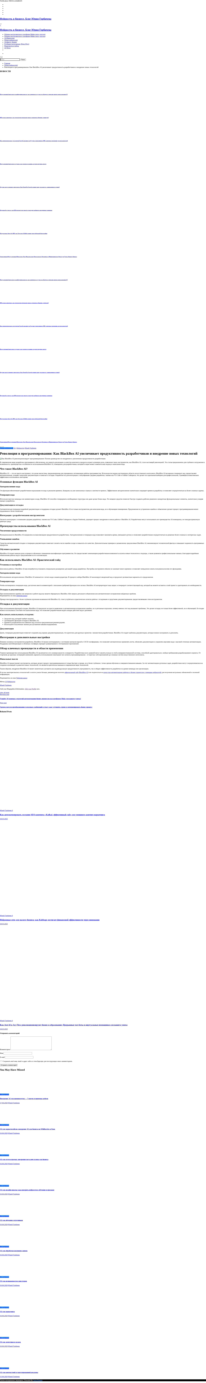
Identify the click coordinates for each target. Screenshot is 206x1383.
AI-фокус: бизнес (10, 42)
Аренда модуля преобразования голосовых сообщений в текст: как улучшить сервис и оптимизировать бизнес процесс (46, 707)
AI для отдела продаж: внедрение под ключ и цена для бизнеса (24, 1159)
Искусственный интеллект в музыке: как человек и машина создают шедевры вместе (23, 164)
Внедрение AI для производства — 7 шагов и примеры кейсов (24, 1099)
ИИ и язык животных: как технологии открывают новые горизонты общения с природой (24, 117)
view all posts (4, 692)
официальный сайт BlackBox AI (76, 672)
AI (15, 448)
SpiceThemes (37, 1380)
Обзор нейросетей (11, 40)
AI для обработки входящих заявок (13, 1251)
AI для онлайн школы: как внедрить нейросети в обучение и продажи (27, 1190)
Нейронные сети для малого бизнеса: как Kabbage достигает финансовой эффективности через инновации (49, 920)
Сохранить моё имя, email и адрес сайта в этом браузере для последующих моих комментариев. (37, 1061)
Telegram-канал (21, 596)
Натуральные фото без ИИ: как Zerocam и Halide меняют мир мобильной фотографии (23, 233)
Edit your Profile (30, 689)
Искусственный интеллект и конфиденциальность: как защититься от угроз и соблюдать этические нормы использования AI (33, 94)
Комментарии (5, 1049)
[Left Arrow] (1, 446)
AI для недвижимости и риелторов (13, 1281)
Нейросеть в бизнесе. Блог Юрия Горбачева (25, 18)
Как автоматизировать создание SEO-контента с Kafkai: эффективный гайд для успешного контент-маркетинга (52, 815)
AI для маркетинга (7, 1312)
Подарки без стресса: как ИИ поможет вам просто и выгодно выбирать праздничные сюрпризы (26, 210)
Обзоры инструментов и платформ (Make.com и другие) (24, 34)
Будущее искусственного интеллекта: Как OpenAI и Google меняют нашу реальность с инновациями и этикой (29, 187)
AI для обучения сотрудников (11, 1220)
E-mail (2, 1057)
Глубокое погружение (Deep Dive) (16, 44)
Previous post (4, 694)
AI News (7, 48)
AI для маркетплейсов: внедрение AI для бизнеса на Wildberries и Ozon (27, 1129)
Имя (2, 1053)
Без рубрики (4, 1094)
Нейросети (20, 448)
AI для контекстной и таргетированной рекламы (19, 1372)
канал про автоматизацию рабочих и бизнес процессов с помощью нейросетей (132, 672)
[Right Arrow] (3, 446)
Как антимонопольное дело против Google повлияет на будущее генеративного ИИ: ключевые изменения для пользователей (34, 140)
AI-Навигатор (9, 38)
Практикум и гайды (11, 46)
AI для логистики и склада (10, 1342)
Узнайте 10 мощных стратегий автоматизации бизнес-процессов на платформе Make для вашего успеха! (40, 699)
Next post (3, 703)
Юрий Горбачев (30, 448)
